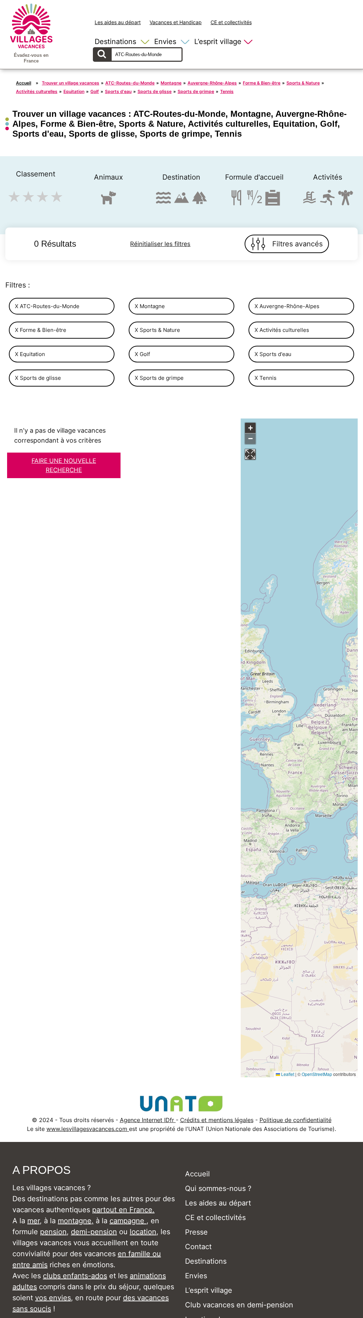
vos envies (53, 1298)
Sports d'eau (118, 91)
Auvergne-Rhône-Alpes (212, 83)
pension (53, 1231)
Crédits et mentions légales (216, 1119)
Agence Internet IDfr (148, 1119)
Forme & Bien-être (261, 83)
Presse (196, 1232)
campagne (128, 1220)
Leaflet (287, 1074)
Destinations (115, 41)
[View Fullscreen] (250, 454)
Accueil (23, 83)
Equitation (73, 91)
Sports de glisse (155, 91)
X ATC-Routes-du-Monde (47, 306)
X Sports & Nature (157, 330)
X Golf (142, 354)
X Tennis (266, 377)
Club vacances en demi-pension (239, 1305)
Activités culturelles (36, 91)
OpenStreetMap (317, 1074)
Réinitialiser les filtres (160, 243)
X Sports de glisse (38, 377)
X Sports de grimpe (159, 377)
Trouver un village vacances (70, 83)
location (143, 1231)
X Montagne (150, 306)
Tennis (227, 91)
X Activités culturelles (282, 330)
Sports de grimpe (196, 91)
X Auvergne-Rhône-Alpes (287, 306)
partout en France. (123, 1209)
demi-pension (94, 1231)
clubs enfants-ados (75, 1275)
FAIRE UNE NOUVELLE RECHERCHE (64, 465)
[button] (250, 428)
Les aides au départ (118, 22)
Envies (165, 41)
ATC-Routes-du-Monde (130, 83)
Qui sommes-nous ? (218, 1188)
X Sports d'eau (273, 354)
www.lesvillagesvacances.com (87, 1128)
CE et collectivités (231, 22)
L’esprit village (217, 41)
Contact (198, 1246)
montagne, (76, 1220)
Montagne (171, 83)
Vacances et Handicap (176, 22)
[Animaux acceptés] (108, 201)
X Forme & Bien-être (40, 330)
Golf (94, 91)
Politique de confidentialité (295, 1119)
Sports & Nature (303, 83)
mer (33, 1220)
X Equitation (30, 354)
